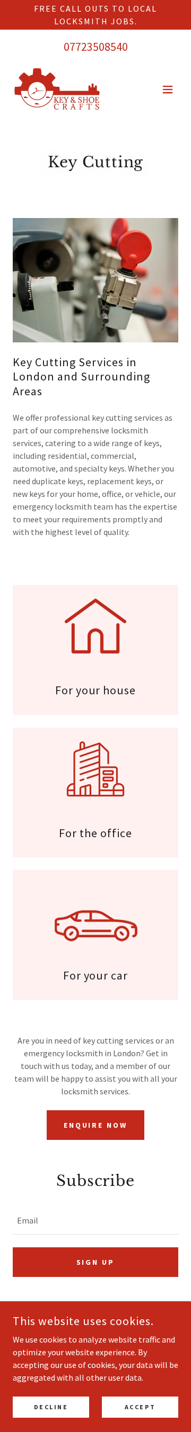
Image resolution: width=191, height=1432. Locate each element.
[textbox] (95, 1221)
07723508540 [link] (96, 46)
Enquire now (96, 1125)
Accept (140, 1407)
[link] (57, 89)
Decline (51, 1407)
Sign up (95, 1262)
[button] (167, 89)
